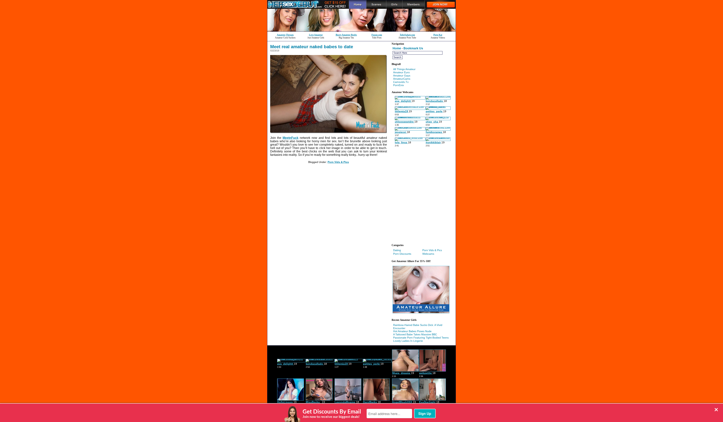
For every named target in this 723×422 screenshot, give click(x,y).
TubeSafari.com (407, 35)
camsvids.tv (401, 81)
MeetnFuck (290, 137)
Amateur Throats (285, 35)
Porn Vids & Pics (338, 162)
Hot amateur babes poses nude (412, 331)
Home (397, 48)
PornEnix (398, 85)
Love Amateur (316, 35)
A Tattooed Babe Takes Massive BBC (415, 334)
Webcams (428, 253)
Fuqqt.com (376, 35)
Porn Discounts (402, 253)
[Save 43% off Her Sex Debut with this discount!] (361, 30)
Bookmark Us (413, 48)
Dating (397, 250)
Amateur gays (401, 75)
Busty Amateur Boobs (346, 35)
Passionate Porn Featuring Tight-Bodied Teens (421, 337)
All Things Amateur (404, 69)
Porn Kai (437, 35)
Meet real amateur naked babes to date (311, 46)
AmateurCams (401, 78)
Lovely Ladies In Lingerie (408, 340)
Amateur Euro (401, 72)
